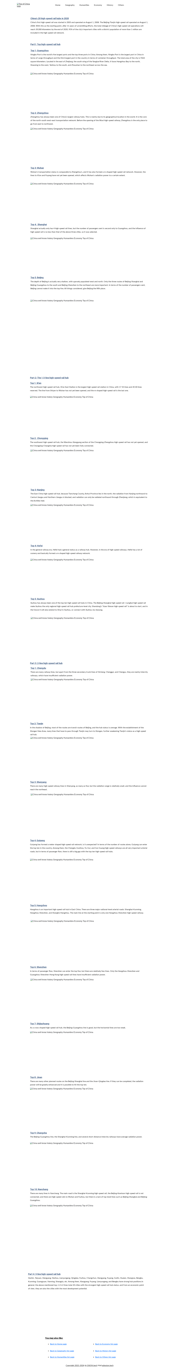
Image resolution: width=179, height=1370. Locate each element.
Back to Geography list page (62, 1351)
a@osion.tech (107, 1365)
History (110, 5)
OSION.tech (92, 1365)
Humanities (84, 5)
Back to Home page (58, 1344)
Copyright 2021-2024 (75, 1365)
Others (121, 5)
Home (57, 5)
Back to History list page (105, 1351)
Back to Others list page (105, 1357)
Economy (98, 5)
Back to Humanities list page (62, 1357)
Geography (70, 5)
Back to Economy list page (106, 1344)
